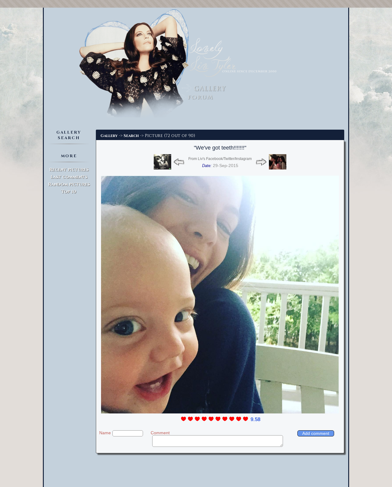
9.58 (255, 419)
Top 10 (68, 192)
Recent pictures (69, 170)
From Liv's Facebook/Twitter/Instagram (220, 159)
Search (131, 136)
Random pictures (69, 184)
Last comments (69, 177)
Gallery (109, 136)
